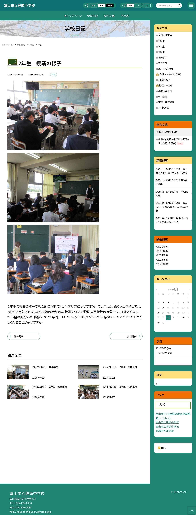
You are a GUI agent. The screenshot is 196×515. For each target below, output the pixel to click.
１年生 (161, 41)
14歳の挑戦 (164, 79)
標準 (130, 5)
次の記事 (131, 336)
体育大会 (162, 96)
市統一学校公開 (166, 102)
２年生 (161, 46)
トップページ (74, 16)
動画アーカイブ (166, 85)
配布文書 (109, 16)
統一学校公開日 (166, 68)
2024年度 (162, 255)
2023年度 (162, 259)
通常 (93, 5)
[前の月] (156, 289)
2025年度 (162, 251)
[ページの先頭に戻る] (192, 511)
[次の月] (189, 289)
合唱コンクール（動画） (170, 74)
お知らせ (162, 57)
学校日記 (92, 16)
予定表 (125, 16)
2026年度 (162, 246)
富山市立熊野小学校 (167, 422)
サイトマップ (180, 492)
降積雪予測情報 (165, 431)
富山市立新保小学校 (167, 426)
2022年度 (162, 264)
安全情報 (162, 63)
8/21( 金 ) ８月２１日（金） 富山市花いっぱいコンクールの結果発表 (172, 207)
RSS (163, 448)
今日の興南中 (165, 35)
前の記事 (19, 336)
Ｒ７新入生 (163, 107)
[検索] (179, 5)
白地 (102, 5)
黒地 (110, 5)
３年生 (161, 52)
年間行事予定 (165, 91)
